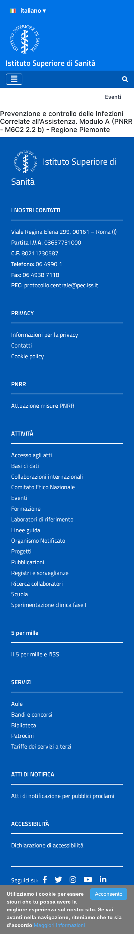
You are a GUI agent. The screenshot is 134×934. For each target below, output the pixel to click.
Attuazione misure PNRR (42, 405)
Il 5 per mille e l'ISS (35, 654)
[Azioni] (13, 11)
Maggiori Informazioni (59, 925)
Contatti (21, 345)
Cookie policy (27, 356)
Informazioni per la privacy (44, 334)
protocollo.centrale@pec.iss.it (61, 285)
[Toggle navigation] (14, 79)
